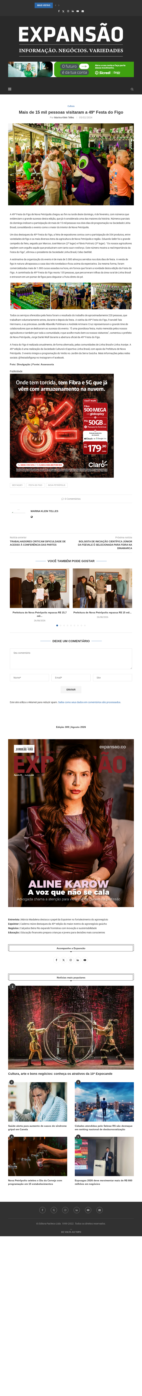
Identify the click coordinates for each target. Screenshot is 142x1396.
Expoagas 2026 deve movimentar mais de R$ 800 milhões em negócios (103, 1182)
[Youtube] (78, 11)
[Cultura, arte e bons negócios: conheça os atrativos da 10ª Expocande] (71, 1028)
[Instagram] (68, 11)
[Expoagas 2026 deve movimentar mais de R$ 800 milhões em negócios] (104, 1156)
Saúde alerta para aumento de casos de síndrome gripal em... (71, 5)
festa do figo (35, 485)
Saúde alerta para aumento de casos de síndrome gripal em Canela (37, 1127)
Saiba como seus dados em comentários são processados (89, 702)
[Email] (83, 11)
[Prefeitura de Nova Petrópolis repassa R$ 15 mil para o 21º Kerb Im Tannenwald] (102, 588)
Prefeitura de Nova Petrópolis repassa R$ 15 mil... (102, 612)
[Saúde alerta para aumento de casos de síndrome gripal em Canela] (37, 1102)
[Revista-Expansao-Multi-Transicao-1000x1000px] (62, 376)
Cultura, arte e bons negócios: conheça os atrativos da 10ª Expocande (60, 1073)
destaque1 (17, 485)
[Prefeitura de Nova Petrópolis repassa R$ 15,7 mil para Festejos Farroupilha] (39, 588)
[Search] (132, 89)
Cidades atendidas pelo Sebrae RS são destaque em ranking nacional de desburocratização (103, 1127)
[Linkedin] (73, 11)
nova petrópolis (56, 485)
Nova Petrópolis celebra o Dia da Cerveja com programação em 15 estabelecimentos (35, 1182)
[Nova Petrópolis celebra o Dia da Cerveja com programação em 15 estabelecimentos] (37, 1156)
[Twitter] (63, 11)
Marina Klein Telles (64, 117)
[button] (55, 5)
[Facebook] (58, 11)
